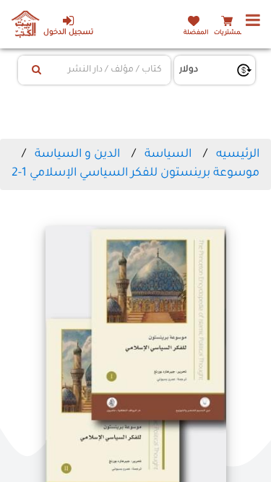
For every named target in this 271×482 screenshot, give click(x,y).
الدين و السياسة (77, 154)
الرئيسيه (237, 154)
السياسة (168, 154)
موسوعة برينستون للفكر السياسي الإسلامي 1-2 (135, 173)
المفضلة (196, 33)
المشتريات (229, 33)
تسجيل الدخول (68, 33)
